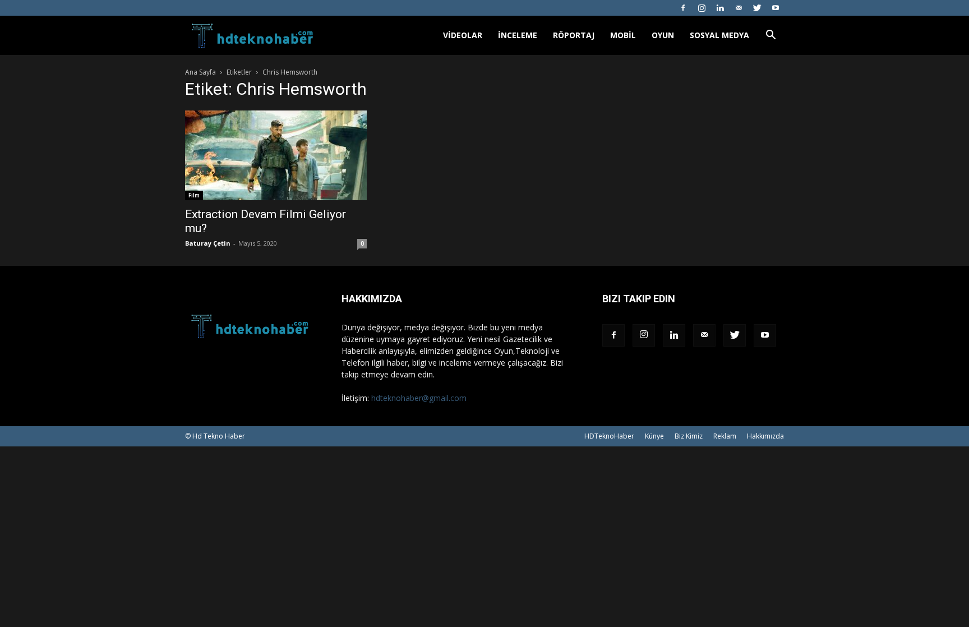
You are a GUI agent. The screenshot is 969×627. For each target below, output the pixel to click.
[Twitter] (757, 8)
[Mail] (738, 8)
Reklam (724, 436)
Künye (654, 436)
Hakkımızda (765, 436)
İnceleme (517, 35)
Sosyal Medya (719, 35)
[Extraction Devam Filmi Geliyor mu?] (276, 155)
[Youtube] (775, 8)
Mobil (623, 35)
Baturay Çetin (207, 243)
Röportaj (573, 35)
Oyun (663, 35)
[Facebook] (683, 8)
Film (194, 195)
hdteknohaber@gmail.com (419, 398)
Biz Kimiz (689, 436)
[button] (770, 36)
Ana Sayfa (200, 72)
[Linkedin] (720, 8)
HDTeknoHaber (609, 436)
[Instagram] (701, 8)
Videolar (462, 35)
